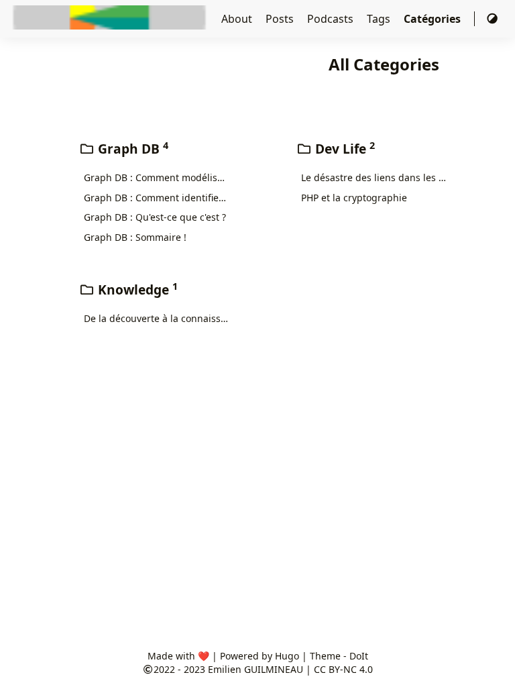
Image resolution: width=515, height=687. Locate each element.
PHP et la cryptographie (354, 197)
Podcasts (331, 18)
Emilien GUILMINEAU (255, 669)
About (238, 18)
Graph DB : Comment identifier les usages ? (156, 197)
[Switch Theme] (492, 18)
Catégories (433, 18)
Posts (281, 18)
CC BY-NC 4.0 (343, 669)
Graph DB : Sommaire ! (135, 237)
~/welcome (265, 18)
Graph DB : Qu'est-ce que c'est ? (155, 217)
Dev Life (343, 149)
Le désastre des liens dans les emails (374, 177)
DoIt (358, 655)
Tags (380, 18)
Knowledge (136, 289)
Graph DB (131, 149)
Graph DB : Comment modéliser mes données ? (156, 177)
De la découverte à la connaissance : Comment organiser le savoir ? (156, 318)
